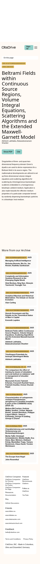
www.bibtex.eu (10, 511)
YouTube (25, 495)
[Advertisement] (20, 21)
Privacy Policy (28, 539)
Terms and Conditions (13, 539)
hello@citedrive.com (12, 532)
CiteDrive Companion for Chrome (12, 480)
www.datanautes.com (12, 519)
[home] (9, 48)
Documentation (10, 495)
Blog (6, 499)
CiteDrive (25, 491)
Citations (25, 483)
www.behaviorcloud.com (13, 523)
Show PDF (8, 152)
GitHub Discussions (12, 503)
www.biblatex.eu (11, 515)
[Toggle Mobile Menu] (35, 47)
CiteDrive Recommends (27, 480)
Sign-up (28, 47)
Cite (18, 152)
